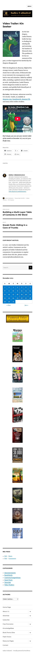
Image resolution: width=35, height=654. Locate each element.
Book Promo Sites (9, 632)
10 (13, 291)
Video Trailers (9, 585)
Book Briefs (8, 575)
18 (17, 294)
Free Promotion (8, 624)
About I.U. (6, 611)
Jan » (26, 305)
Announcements (10, 573)
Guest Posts (8, 580)
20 (26, 294)
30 (9, 302)
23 (9, 298)
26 (22, 298)
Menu (29, 6)
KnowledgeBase (8, 628)
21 (30, 294)
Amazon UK (26, 99)
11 (17, 291)
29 (5, 302)
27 (26, 298)
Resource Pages (8, 641)
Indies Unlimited (7, 650)
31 (13, 302)
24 (13, 298)
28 (30, 298)
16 (9, 294)
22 (5, 298)
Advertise (6, 615)
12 (21, 291)
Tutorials (7, 582)
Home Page (7, 607)
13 (26, 291)
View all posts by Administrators (17, 191)
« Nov (9, 305)
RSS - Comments (10, 558)
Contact (5, 645)
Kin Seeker (11, 200)
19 (22, 294)
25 (17, 298)
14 (30, 291)
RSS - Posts (8, 556)
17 (13, 294)
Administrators (9, 198)
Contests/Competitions (12, 578)
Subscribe (6, 620)
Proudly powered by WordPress (21, 650)
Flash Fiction (7, 637)
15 (5, 294)
